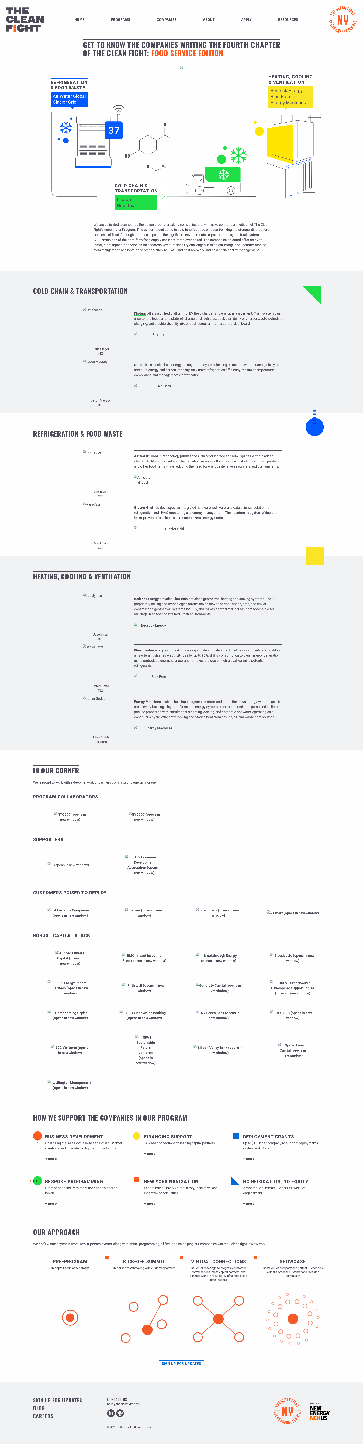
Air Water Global (69, 96)
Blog (39, 1408)
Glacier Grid (65, 102)
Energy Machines (288, 102)
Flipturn (125, 199)
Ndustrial (126, 205)
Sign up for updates (181, 1363)
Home (79, 19)
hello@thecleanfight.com (123, 1404)
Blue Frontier (284, 96)
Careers (43, 1416)
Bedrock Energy (287, 90)
